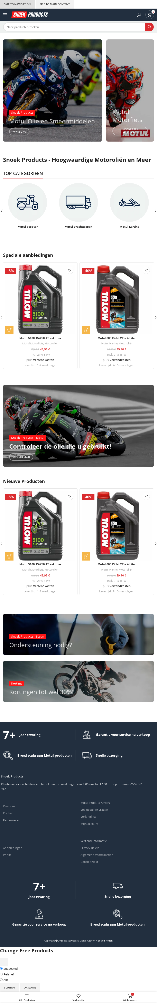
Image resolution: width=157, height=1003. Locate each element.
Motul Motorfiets (32, 343)
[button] (9, 330)
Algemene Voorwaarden (97, 855)
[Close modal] (4, 962)
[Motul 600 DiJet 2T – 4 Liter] (117, 299)
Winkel (7, 855)
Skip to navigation (17, 4)
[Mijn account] (139, 15)
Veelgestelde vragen (94, 810)
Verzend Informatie (94, 841)
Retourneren (11, 820)
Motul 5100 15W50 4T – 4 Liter (40, 338)
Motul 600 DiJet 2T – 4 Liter (117, 338)
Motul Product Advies (95, 803)
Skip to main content (55, 4)
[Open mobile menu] (5, 15)
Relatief (8, 974)
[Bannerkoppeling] (52, 90)
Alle (6, 980)
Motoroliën (51, 343)
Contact (8, 813)
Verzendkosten (43, 360)
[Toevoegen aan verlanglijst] (69, 270)
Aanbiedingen (12, 848)
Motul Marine (109, 343)
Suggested (10, 969)
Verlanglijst (88, 817)
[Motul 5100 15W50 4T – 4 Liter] (40, 299)
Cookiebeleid (89, 862)
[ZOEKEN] (149, 27)
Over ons (9, 806)
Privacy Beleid (90, 848)
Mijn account (89, 824)
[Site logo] (29, 14)
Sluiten (9, 987)
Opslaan (30, 987)
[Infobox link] (27, 206)
